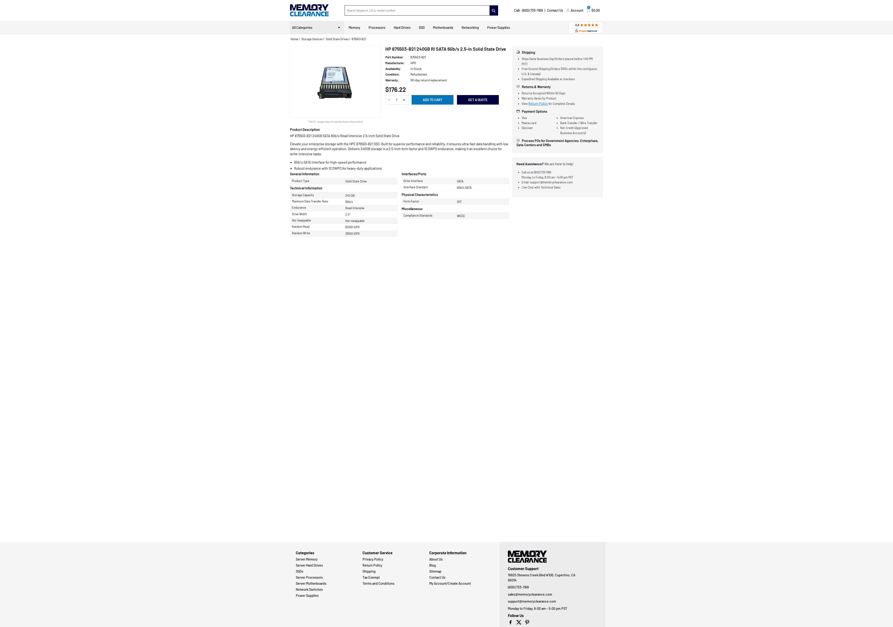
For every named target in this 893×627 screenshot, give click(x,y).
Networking (470, 28)
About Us (436, 559)
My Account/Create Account (450, 583)
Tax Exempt (371, 577)
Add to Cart (432, 100)
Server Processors (309, 577)
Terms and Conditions (378, 583)
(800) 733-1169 (532, 10)
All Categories (302, 28)
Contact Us (555, 10)
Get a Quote (478, 100)
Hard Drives (402, 28)
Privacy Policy (373, 559)
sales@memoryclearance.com (530, 594)
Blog (432, 565)
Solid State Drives (337, 39)
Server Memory (307, 559)
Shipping (369, 571)
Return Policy (538, 104)
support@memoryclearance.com (532, 601)
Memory (354, 28)
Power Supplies (498, 28)
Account (577, 10)
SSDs (299, 571)
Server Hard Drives (309, 565)
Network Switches (309, 589)
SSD (422, 28)
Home (294, 39)
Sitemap (435, 571)
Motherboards (443, 28)
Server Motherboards (311, 583)
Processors (377, 28)
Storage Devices (312, 39)
